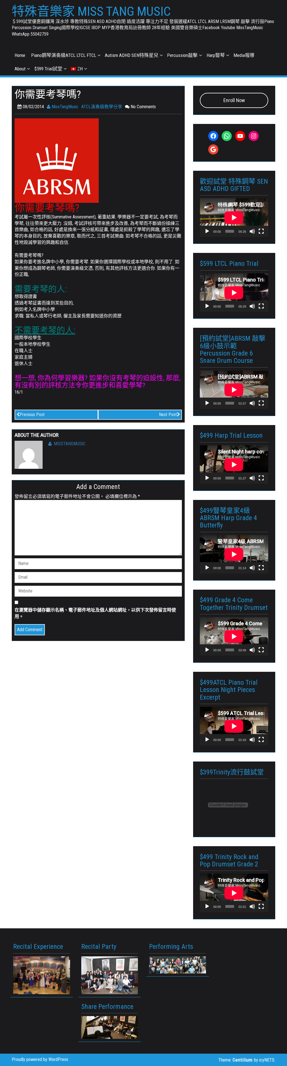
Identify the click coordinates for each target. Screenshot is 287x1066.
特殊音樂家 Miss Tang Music (91, 11)
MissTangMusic (64, 106)
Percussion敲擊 (182, 55)
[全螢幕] (261, 231)
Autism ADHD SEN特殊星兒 (131, 55)
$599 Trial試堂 (48, 68)
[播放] (207, 231)
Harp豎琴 (216, 55)
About (20, 68)
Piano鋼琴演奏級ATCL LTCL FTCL (63, 55)
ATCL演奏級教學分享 (101, 106)
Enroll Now (234, 100)
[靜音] (252, 231)
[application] (234, 217)
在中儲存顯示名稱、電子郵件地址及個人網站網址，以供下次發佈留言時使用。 (95, 613)
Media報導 (243, 55)
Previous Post (32, 414)
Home (20, 55)
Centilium (243, 1060)
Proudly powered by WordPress (40, 1059)
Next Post (168, 414)
